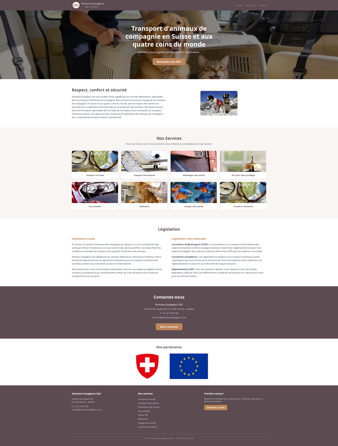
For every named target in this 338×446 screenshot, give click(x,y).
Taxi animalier (144, 411)
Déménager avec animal (148, 407)
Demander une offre (169, 61)
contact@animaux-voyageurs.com (169, 317)
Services (250, 5)
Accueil (239, 5)
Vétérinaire (143, 419)
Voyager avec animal (147, 423)
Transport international (148, 403)
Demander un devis (216, 407)
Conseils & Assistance (147, 427)
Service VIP (143, 415)
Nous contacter (169, 326)
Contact (262, 5)
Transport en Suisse (147, 399)
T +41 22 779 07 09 (169, 313)
